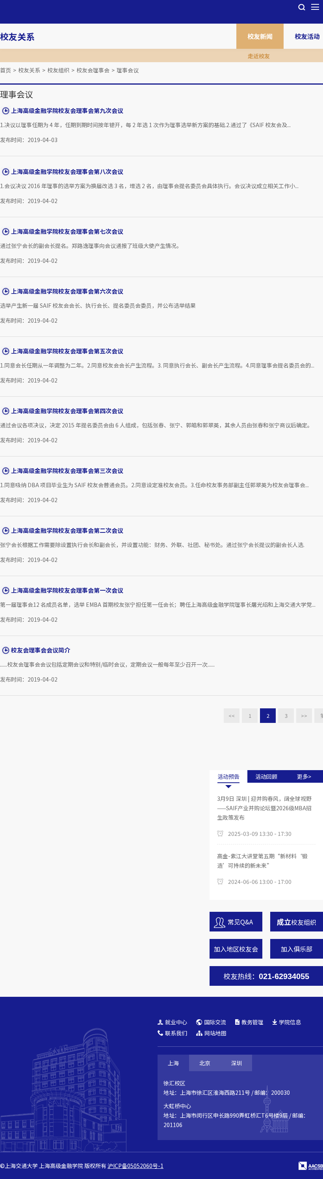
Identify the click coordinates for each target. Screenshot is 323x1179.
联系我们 (176, 1033)
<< (231, 715)
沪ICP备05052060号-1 (135, 1166)
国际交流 (215, 1022)
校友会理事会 (93, 70)
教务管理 (252, 1022)
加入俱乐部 (296, 949)
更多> (304, 776)
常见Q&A (240, 921)
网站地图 (215, 1033)
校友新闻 (260, 36)
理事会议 (128, 70)
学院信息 (290, 1022)
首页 (5, 70)
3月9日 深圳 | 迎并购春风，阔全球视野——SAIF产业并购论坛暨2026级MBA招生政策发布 (264, 808)
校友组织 (58, 70)
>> (304, 715)
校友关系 (17, 36)
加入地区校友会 (236, 949)
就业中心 (176, 1022)
